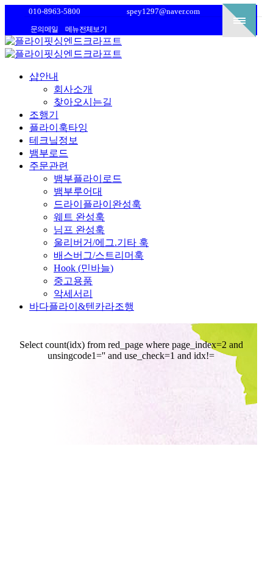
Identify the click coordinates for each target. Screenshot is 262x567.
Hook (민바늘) (83, 268)
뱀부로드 (48, 153)
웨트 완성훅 (79, 217)
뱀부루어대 (78, 191)
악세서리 (73, 293)
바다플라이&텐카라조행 (81, 306)
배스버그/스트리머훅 (99, 255)
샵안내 (43, 76)
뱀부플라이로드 (88, 178)
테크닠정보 (53, 140)
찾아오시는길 (83, 102)
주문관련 (48, 166)
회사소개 (73, 89)
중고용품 (73, 281)
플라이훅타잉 (58, 127)
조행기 (43, 115)
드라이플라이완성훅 (97, 204)
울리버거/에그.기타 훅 (101, 242)
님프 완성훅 (79, 229)
